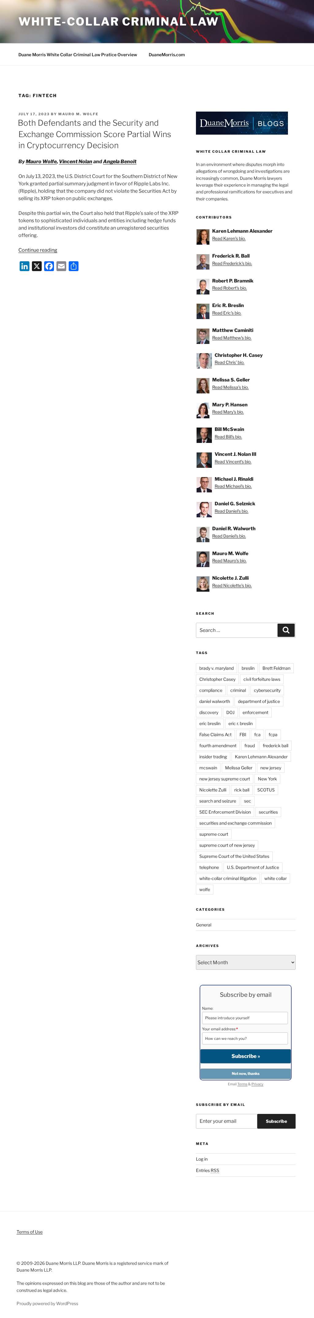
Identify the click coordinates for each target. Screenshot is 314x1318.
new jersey (270, 767)
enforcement (255, 712)
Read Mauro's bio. (229, 560)
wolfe (204, 889)
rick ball (241, 789)
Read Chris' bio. (229, 362)
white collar (275, 878)
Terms (242, 1084)
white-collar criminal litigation (227, 878)
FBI (242, 734)
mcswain (208, 767)
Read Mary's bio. (228, 411)
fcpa (273, 734)
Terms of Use (30, 1231)
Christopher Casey (217, 679)
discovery (208, 712)
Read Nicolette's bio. (232, 585)
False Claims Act (215, 734)
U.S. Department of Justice (253, 867)
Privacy (257, 1084)
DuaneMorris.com (167, 54)
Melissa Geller (238, 767)
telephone (209, 867)
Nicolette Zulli (212, 789)
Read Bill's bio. (228, 436)
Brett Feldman (276, 668)
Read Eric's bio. (226, 312)
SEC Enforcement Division (225, 812)
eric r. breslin (240, 723)
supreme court (213, 834)
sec (247, 800)
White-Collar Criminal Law (118, 21)
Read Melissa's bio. (230, 387)
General (203, 924)
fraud (249, 745)
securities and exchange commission (235, 823)
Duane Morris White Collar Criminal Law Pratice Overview (77, 54)
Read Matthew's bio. (231, 337)
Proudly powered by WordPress (47, 1303)
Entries (207, 1170)
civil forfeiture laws (261, 679)
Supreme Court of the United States (234, 856)
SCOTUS (266, 789)
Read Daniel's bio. (231, 511)
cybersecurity (267, 690)
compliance (210, 690)
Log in (202, 1159)
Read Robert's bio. (229, 287)
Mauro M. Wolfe (78, 114)
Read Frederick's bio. (232, 263)
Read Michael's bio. (233, 486)
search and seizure (217, 800)
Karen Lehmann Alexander (261, 756)
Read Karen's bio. (229, 238)
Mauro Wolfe (41, 161)
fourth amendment (217, 745)
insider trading (213, 756)
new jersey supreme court (224, 778)
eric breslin (209, 723)
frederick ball (275, 745)
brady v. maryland (216, 668)
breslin (248, 668)
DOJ (230, 712)
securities (268, 812)
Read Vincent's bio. (233, 461)
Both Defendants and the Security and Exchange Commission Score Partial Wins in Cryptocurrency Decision (94, 134)
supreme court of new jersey (227, 845)
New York (267, 778)
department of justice (259, 701)
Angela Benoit (119, 161)
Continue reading (37, 250)
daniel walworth (214, 701)
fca (257, 734)
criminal (238, 690)
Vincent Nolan (75, 161)
